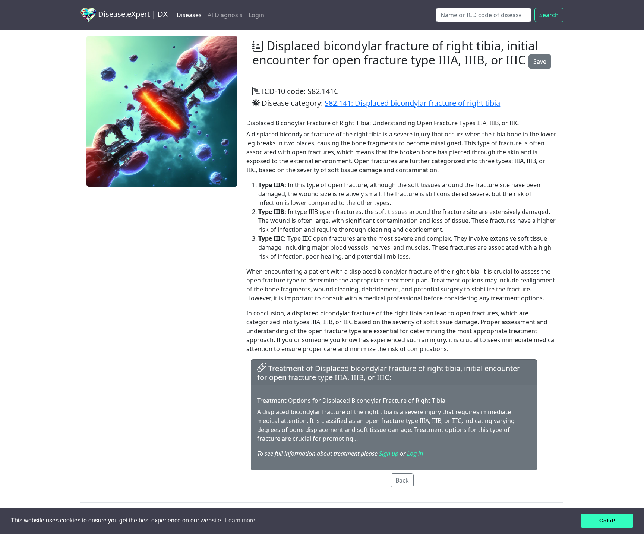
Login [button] (256, 15)
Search (549, 15)
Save (539, 61)
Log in (415, 453)
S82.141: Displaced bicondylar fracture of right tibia (412, 103)
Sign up (388, 453)
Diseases (189, 15)
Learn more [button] (240, 520)
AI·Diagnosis (225, 15)
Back (402, 480)
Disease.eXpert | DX (132, 14)
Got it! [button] (607, 521)
